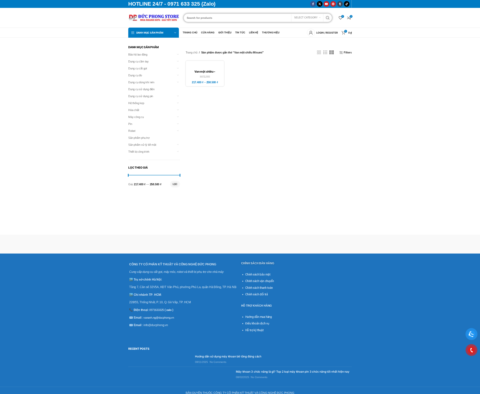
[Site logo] (154, 17)
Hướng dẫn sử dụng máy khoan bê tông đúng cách (228, 356)
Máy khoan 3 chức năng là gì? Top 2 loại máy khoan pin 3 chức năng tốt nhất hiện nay (292, 371)
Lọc (175, 184)
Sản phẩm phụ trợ (139, 137)
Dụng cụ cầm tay (138, 61)
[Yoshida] (142, 244)
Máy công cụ (136, 117)
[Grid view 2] (319, 52)
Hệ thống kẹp (136, 103)
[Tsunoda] (282, 244)
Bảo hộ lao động (137, 54)
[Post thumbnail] (160, 359)
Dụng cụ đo (135, 75)
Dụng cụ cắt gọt (137, 68)
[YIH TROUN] (170, 244)
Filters (348, 52)
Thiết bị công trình (138, 151)
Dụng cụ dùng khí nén (141, 82)
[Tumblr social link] (340, 4)
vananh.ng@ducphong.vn (158, 317)
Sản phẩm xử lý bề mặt (142, 144)
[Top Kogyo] (310, 244)
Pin (130, 123)
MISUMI (205, 76)
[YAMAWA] (198, 244)
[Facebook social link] (313, 4)
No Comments (218, 362)
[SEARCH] (327, 18)
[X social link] (319, 4)
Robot (131, 130)
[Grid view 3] (325, 52)
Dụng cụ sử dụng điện (141, 89)
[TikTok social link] (347, 4)
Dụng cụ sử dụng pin (140, 96)
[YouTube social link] (326, 4)
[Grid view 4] (331, 52)
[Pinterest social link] (333, 4)
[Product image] (205, 66)
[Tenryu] (338, 244)
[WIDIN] (226, 244)
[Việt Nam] (254, 244)
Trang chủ (191, 52)
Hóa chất (133, 110)
